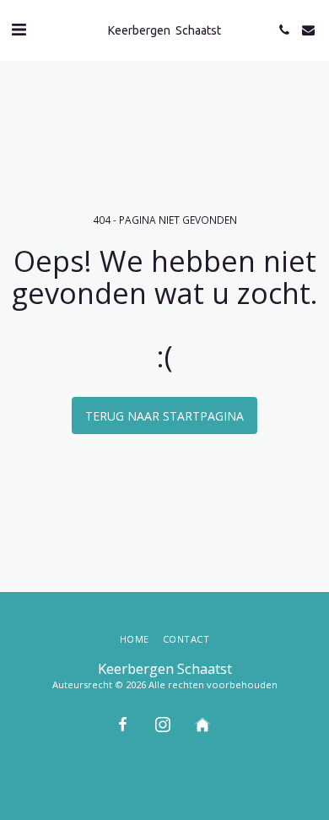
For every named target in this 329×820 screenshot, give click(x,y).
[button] (18, 29)
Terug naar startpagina (164, 416)
